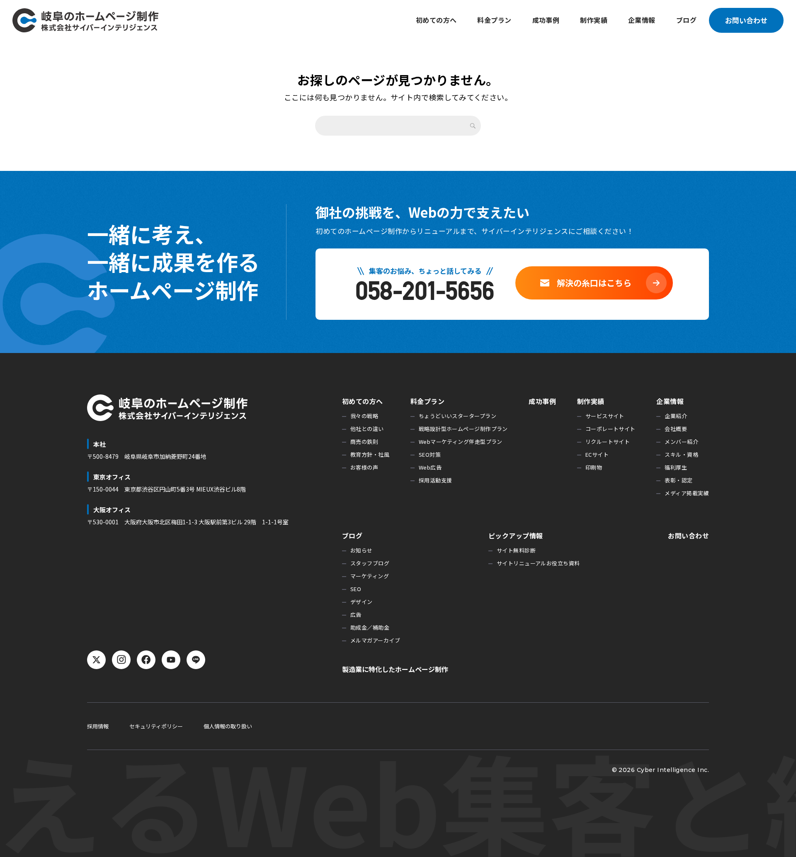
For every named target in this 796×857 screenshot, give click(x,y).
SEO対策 (430, 454)
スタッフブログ (369, 563)
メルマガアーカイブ (375, 640)
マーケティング (369, 576)
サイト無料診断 (516, 550)
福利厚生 (676, 467)
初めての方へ (436, 20)
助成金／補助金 (369, 627)
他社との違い (367, 429)
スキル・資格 (681, 454)
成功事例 (546, 20)
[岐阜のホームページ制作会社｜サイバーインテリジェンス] (85, 20)
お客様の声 (364, 467)
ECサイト (597, 454)
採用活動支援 (435, 480)
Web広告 (430, 467)
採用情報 (98, 726)
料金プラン (494, 20)
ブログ (686, 20)
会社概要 (676, 429)
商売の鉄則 (364, 442)
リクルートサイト (607, 442)
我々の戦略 (364, 416)
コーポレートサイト (610, 429)
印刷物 (593, 467)
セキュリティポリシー (156, 726)
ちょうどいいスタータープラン (457, 416)
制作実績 (593, 20)
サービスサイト (604, 416)
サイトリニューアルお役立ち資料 (538, 563)
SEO (355, 589)
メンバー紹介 (681, 442)
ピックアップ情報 (515, 535)
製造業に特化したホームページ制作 (395, 669)
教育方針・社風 (369, 454)
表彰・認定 (678, 480)
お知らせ (361, 550)
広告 (356, 614)
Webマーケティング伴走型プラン (460, 442)
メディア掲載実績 (687, 493)
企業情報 (641, 20)
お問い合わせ (746, 20)
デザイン (361, 602)
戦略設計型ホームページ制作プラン (463, 429)
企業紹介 (676, 416)
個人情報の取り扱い (228, 726)
